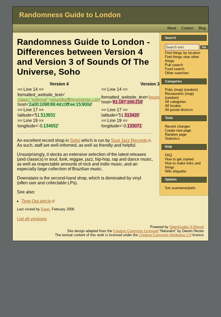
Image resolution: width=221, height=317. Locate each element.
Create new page (178, 130)
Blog (202, 28)
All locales (173, 106)
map (178, 90)
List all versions (32, 219)
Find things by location (182, 53)
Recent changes (177, 126)
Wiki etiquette (175, 171)
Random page (176, 134)
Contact (187, 28)
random (191, 90)
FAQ (168, 155)
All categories (175, 102)
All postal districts (179, 110)
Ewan (45, 209)
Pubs (169, 90)
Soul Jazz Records (129, 140)
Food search (174, 69)
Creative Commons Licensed (135, 231)
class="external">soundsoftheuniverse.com (59, 99)
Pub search (174, 65)
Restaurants (174, 94)
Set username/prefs (180, 188)
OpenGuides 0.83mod (186, 227)
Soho (75, 140)
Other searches (177, 73)
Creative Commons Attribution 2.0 (165, 235)
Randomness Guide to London (70, 15)
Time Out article (36, 201)
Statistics (172, 138)
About (171, 28)
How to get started (179, 159)
